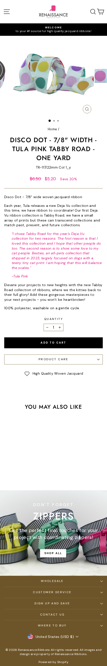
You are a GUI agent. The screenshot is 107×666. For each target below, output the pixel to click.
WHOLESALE (52, 581)
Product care (53, 359)
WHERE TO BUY (52, 625)
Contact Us (52, 615)
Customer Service (52, 592)
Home (52, 129)
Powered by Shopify (53, 662)
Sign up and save (52, 603)
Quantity (53, 319)
